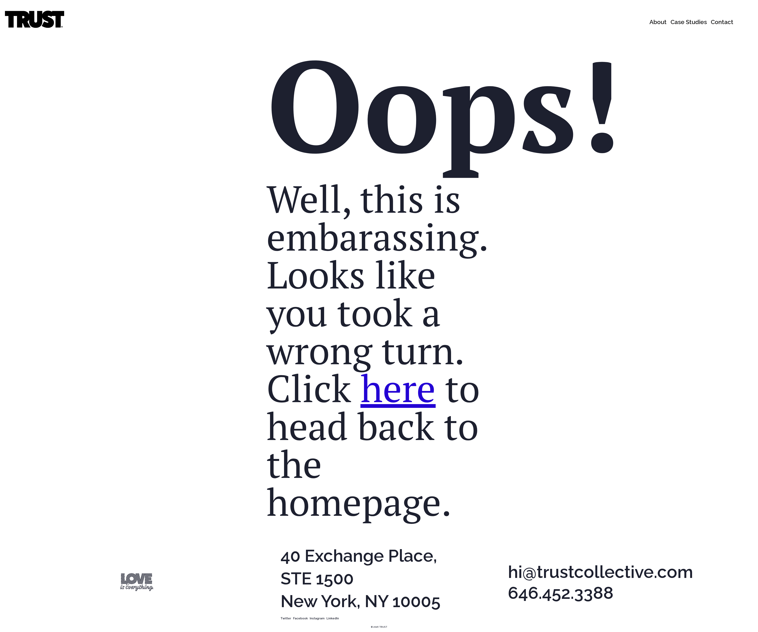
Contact (722, 22)
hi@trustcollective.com (600, 572)
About (658, 22)
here (398, 388)
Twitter (285, 618)
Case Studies (689, 22)
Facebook (300, 618)
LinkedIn (332, 618)
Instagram (317, 618)
